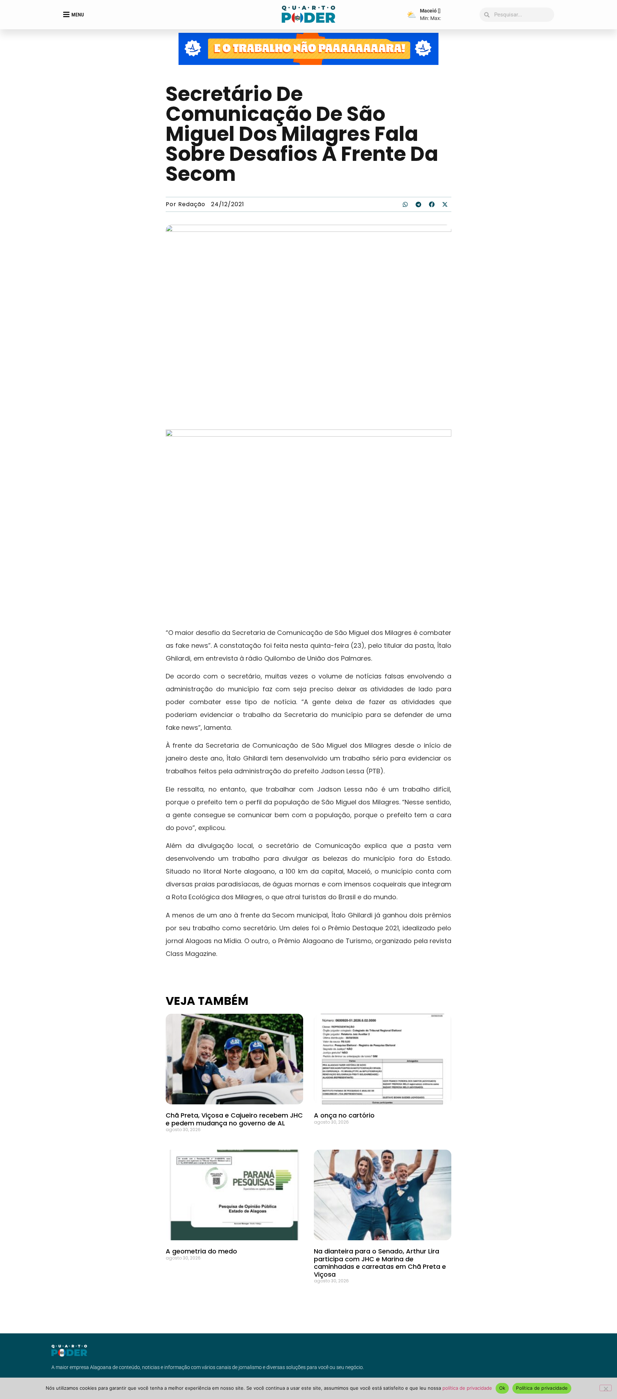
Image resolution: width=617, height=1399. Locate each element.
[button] (405, 204)
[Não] (606, 1388)
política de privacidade (467, 1388)
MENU (77, 14)
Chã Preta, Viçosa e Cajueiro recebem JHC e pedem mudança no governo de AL (234, 1119)
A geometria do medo (201, 1251)
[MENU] (66, 14)
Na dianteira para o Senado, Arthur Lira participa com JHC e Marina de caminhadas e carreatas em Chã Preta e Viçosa (380, 1263)
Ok (502, 1388)
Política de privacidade (542, 1388)
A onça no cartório (344, 1115)
